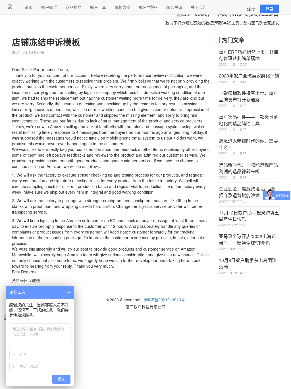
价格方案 (122, 7)
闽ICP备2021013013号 (164, 299)
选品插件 (74, 7)
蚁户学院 (147, 7)
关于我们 (199, 7)
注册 (251, 8)
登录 (269, 9)
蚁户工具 (98, 7)
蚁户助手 (49, 7)
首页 (29, 7)
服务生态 (174, 7)
